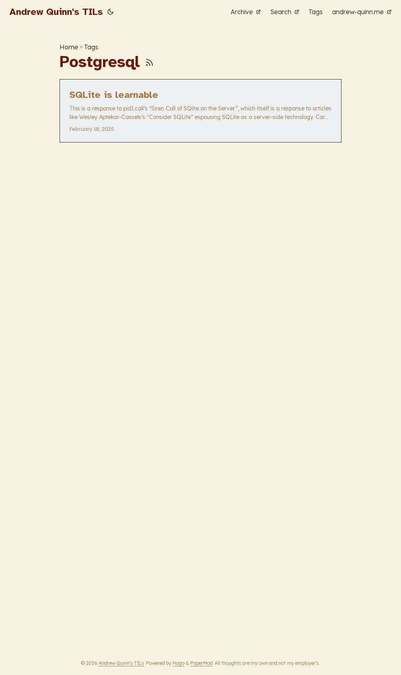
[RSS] (149, 62)
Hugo (178, 663)
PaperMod (201, 663)
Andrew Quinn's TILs (56, 12)
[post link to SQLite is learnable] (200, 111)
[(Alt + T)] (110, 11)
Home (69, 47)
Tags (91, 47)
